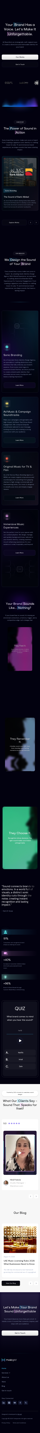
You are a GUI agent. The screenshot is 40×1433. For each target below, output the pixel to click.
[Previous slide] (30, 1283)
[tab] (3, 1196)
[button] (20, 1372)
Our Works (20, 57)
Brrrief (20, 1414)
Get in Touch (20, 1333)
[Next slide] (36, 222)
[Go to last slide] (30, 222)
